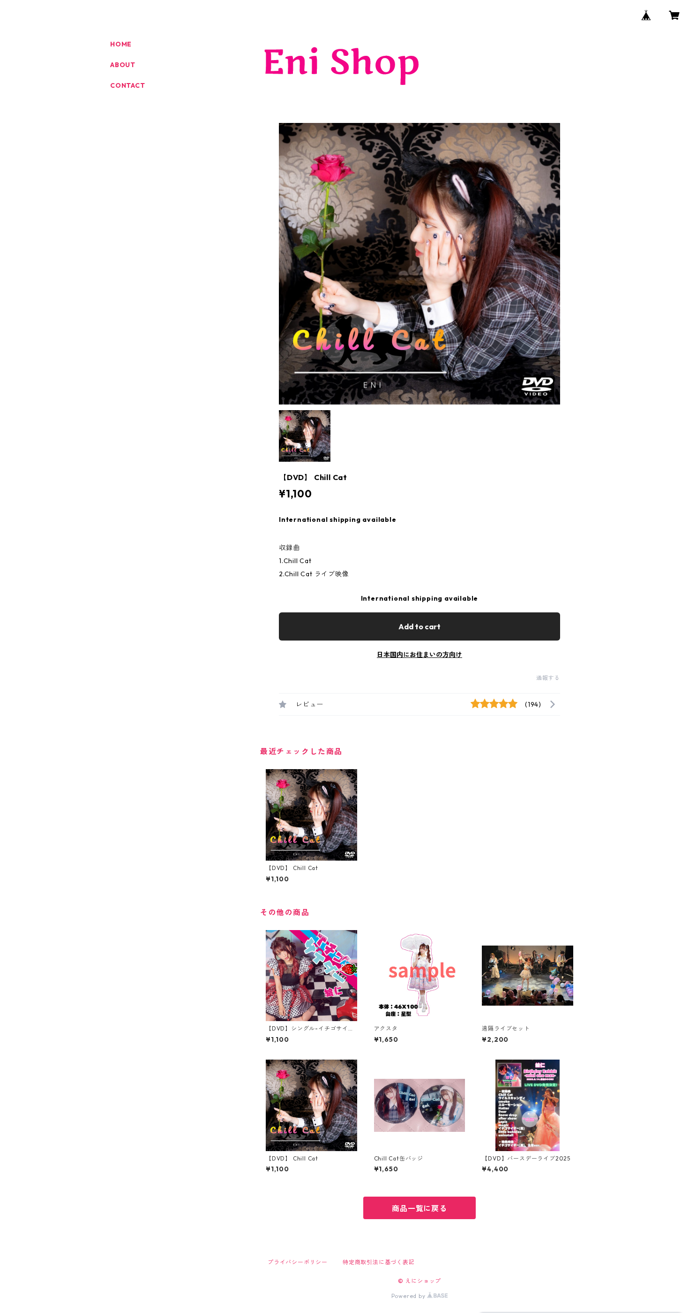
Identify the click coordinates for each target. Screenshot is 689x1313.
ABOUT (122, 65)
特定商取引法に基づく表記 (379, 1262)
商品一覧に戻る (419, 1208)
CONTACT (127, 85)
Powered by (409, 1295)
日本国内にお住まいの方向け (419, 654)
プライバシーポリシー (298, 1262)
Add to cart (419, 626)
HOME (121, 44)
